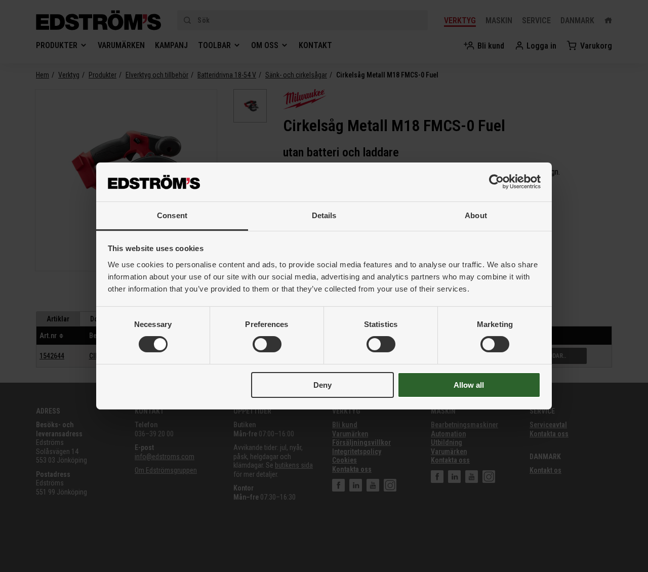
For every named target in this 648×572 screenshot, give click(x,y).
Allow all (469, 385)
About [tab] (476, 215)
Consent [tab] (172, 215)
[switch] (267, 344)
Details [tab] (324, 215)
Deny (322, 385)
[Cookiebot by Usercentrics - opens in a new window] (496, 181)
